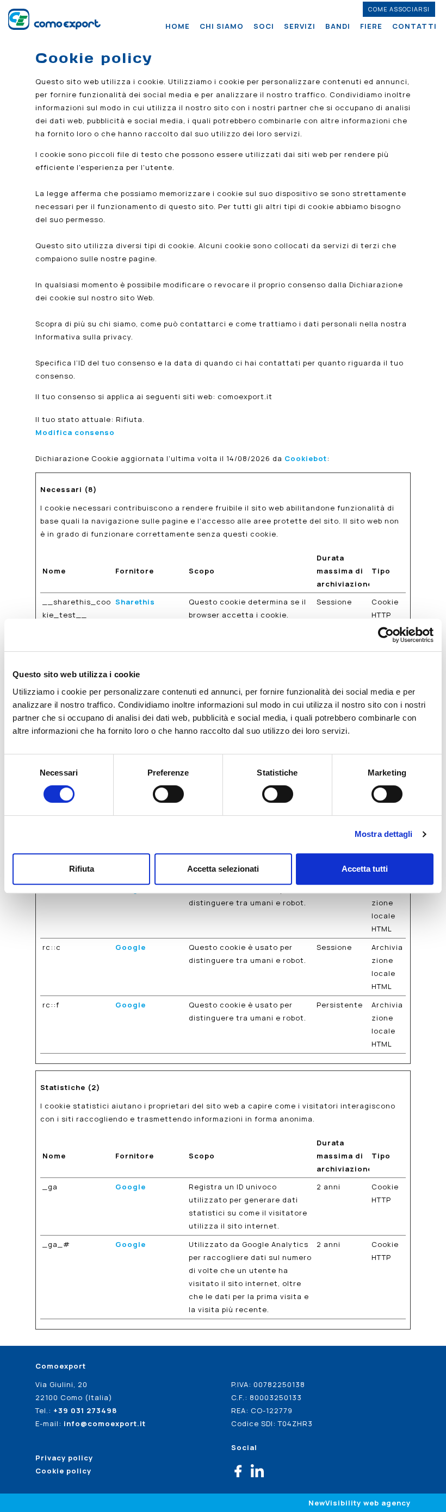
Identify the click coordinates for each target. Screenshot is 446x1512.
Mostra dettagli (384, 834)
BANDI (337, 26)
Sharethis (135, 602)
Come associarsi (399, 9)
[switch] (168, 794)
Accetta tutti (365, 868)
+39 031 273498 (85, 1410)
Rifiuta (81, 868)
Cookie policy (63, 1471)
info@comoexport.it (105, 1423)
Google (130, 947)
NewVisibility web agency (359, 1503)
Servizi (299, 26)
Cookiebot (305, 458)
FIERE (371, 26)
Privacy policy (64, 1458)
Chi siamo (222, 26)
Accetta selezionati (223, 868)
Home (177, 26)
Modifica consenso (75, 432)
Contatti (414, 26)
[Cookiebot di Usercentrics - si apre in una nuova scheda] (385, 635)
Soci (263, 26)
